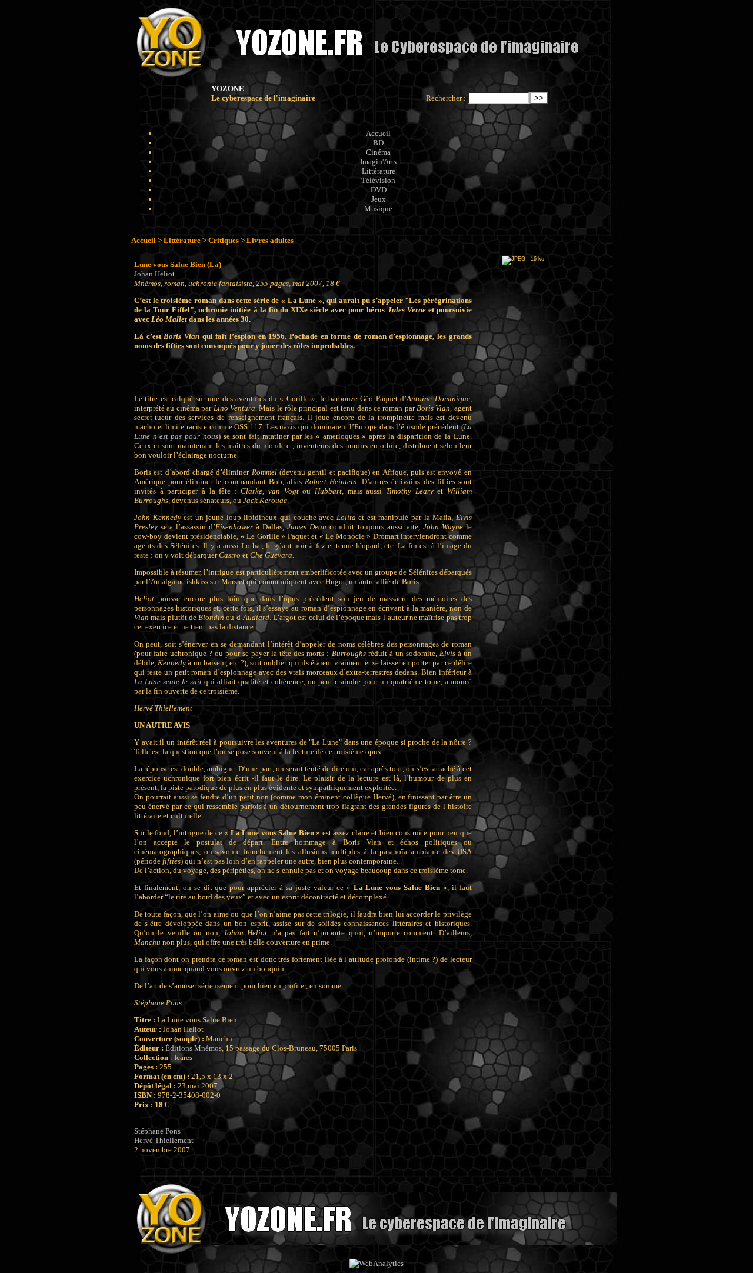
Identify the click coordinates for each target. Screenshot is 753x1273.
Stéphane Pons (157, 1131)
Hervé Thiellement (164, 1140)
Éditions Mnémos (193, 1048)
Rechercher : (446, 98)
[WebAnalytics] (376, 1263)
